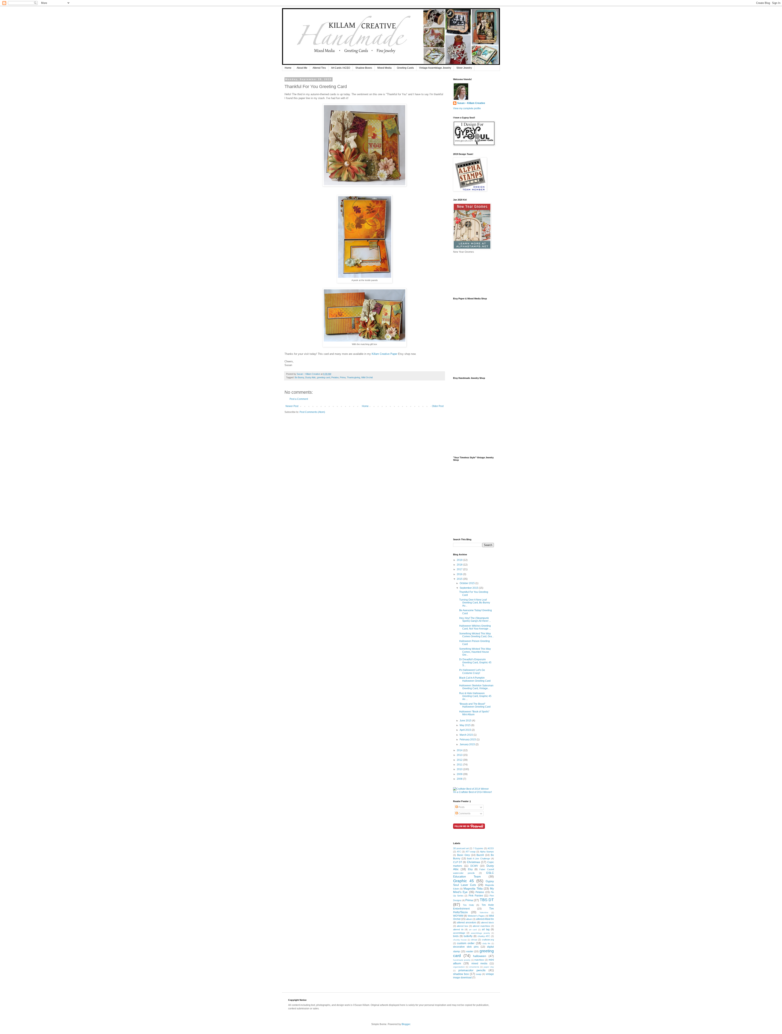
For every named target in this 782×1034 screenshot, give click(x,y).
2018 (460, 564)
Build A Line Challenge (478, 858)
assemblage (459, 933)
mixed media (479, 963)
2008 (460, 778)
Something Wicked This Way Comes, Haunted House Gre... (475, 651)
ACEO (491, 848)
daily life (486, 943)
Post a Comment (299, 399)
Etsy (470, 869)
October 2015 (467, 583)
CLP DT (457, 862)
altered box (462, 926)
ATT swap (471, 851)
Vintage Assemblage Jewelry (435, 67)
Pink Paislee (476, 895)
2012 (460, 759)
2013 (460, 755)
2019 (460, 560)
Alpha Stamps (487, 851)
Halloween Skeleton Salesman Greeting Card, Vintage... (476, 687)
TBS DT (487, 900)
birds (456, 936)
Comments (464, 813)
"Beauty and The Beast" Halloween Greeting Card (475, 705)
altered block (487, 922)
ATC (459, 851)
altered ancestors (466, 922)
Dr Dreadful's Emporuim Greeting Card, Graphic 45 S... (475, 662)
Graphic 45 (463, 881)
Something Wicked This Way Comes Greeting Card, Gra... (476, 635)
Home (288, 67)
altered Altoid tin (485, 919)
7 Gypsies (478, 848)
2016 (460, 574)
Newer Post (292, 406)
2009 (460, 774)
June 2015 (466, 720)
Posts (461, 807)
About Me (302, 67)
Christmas (473, 862)
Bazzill (480, 855)
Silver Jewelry (464, 67)
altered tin (458, 929)
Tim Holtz (468, 905)
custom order (465, 943)
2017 (460, 569)
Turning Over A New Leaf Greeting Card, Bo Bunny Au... (474, 602)
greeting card (323, 377)
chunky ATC (484, 936)
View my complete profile (467, 108)
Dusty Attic (310, 377)
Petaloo (335, 377)
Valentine (484, 912)
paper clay (489, 967)
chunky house (460, 940)
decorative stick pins (466, 946)
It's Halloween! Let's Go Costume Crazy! (472, 671)
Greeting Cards (405, 67)
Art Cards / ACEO (340, 67)
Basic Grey (463, 855)
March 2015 (466, 734)
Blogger (406, 1024)
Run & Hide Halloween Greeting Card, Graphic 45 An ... (475, 696)
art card (473, 929)
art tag (486, 929)
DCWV (474, 865)
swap (478, 974)
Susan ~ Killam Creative (471, 103)
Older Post (438, 406)
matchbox (479, 960)
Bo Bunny (299, 377)
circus (474, 939)
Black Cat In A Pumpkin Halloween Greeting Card (475, 679)
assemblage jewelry (480, 933)
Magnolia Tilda (472, 888)
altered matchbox (481, 926)
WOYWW (458, 915)
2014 (460, 750)
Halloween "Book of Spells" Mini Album (474, 713)
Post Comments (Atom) (312, 412)
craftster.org (488, 939)
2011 (460, 764)
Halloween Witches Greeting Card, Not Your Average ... (475, 627)
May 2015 (465, 725)
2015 (460, 579)
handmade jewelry (461, 960)
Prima (343, 377)
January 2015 (468, 744)
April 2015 (466, 730)
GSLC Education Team (473, 874)
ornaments (474, 967)
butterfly (468, 936)
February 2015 (468, 739)
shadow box (461, 974)
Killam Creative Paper (384, 353)
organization (459, 967)
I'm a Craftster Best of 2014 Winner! (472, 792)
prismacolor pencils (471, 970)
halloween (479, 956)
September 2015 (469, 587)
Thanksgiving (353, 377)
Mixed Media (384, 67)
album (469, 919)
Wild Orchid (367, 377)
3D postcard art (461, 848)
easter (469, 951)
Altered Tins (319, 67)
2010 (460, 769)
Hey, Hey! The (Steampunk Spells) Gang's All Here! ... (475, 619)
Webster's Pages (476, 916)
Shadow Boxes (363, 67)
